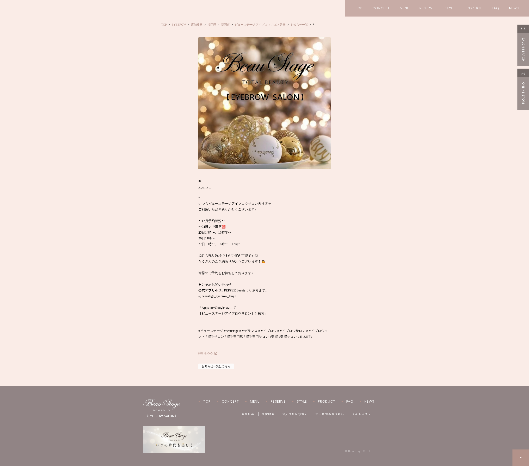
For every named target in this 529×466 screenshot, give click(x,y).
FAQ (495, 8)
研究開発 (268, 414)
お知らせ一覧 (299, 24)
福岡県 (211, 24)
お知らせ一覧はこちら (216, 366)
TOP (359, 8)
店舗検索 (197, 24)
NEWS (514, 8)
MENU (405, 8)
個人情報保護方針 (295, 414)
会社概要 (248, 414)
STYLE (450, 8)
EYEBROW (179, 24)
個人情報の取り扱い (329, 414)
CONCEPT (381, 8)
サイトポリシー (363, 414)
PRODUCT (473, 8)
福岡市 (225, 24)
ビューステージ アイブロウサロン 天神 (260, 24)
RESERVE (427, 8)
